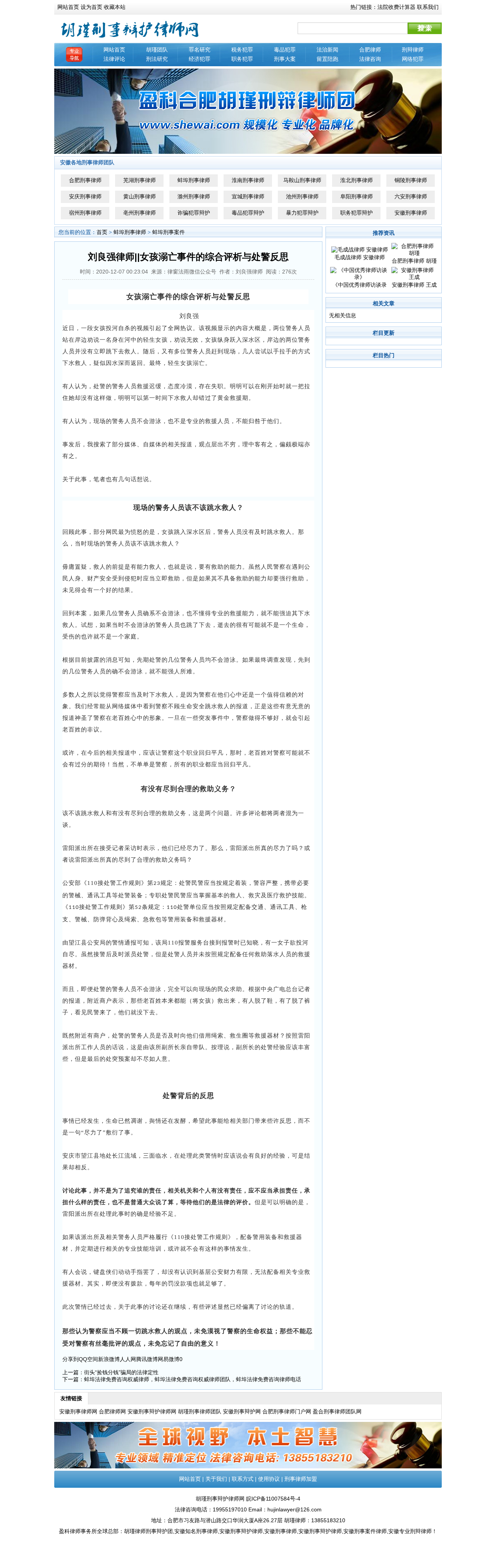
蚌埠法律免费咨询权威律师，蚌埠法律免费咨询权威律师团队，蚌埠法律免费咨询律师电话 (192, 1379)
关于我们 (216, 1479)
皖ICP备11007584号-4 (273, 1499)
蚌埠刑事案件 (168, 232)
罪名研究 (199, 49)
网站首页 (68, 7)
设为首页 (91, 7)
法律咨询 (370, 59)
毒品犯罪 (285, 49)
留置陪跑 (327, 59)
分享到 (70, 1359)
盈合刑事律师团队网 (337, 1411)
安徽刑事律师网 (78, 1411)
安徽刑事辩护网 (242, 1411)
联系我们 (428, 7)
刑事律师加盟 (300, 1479)
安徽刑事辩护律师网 (151, 1411)
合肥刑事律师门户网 (286, 1411)
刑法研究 (157, 59)
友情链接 (71, 1398)
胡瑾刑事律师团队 (199, 1411)
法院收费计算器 (396, 7)
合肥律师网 (112, 1411)
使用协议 (269, 1479)
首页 (101, 232)
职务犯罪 (242, 59)
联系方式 (242, 1479)
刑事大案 (285, 59)
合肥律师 (370, 49)
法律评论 (114, 59)
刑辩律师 (413, 49)
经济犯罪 (199, 59)
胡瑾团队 (157, 49)
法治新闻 (327, 49)
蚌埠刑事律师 (130, 232)
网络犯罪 (413, 59)
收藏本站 (115, 7)
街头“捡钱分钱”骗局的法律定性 (121, 1372)
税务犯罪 (242, 49)
